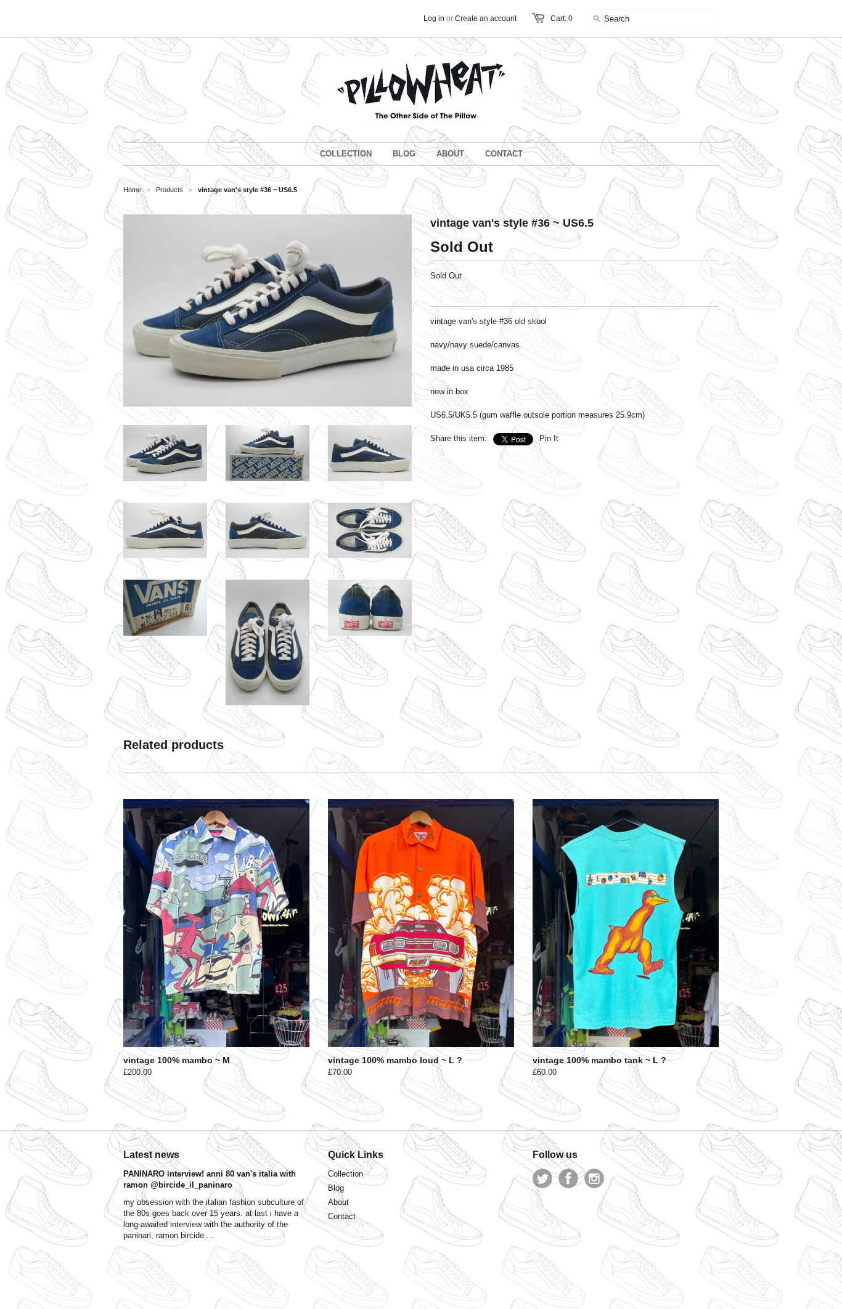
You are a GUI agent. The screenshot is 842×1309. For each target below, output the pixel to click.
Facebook (568, 1178)
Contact (342, 1216)
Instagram (594, 1178)
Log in (433, 18)
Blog (336, 1188)
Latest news (151, 1154)
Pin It (548, 438)
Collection (345, 1173)
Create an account (486, 18)
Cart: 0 (561, 18)
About (338, 1202)
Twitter (542, 1178)
